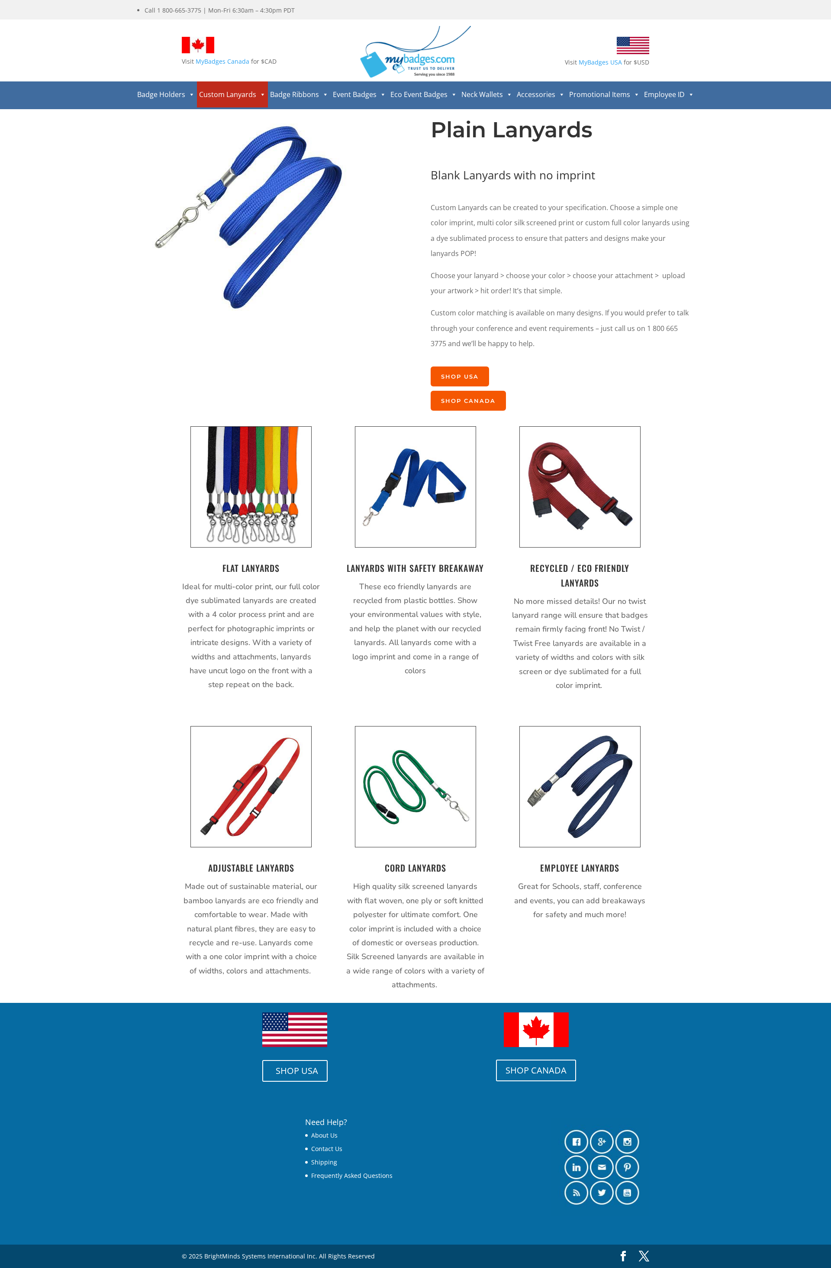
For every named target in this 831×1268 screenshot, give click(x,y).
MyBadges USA (600, 62)
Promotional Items (599, 94)
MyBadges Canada (222, 61)
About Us (324, 1135)
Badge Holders (161, 94)
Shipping (324, 1162)
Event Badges (355, 94)
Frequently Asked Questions (352, 1175)
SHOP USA (460, 376)
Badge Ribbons (294, 94)
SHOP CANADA (468, 400)
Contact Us (326, 1149)
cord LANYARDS (415, 867)
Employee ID (664, 94)
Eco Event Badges (419, 94)
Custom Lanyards (227, 94)
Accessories (536, 94)
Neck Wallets (482, 94)
